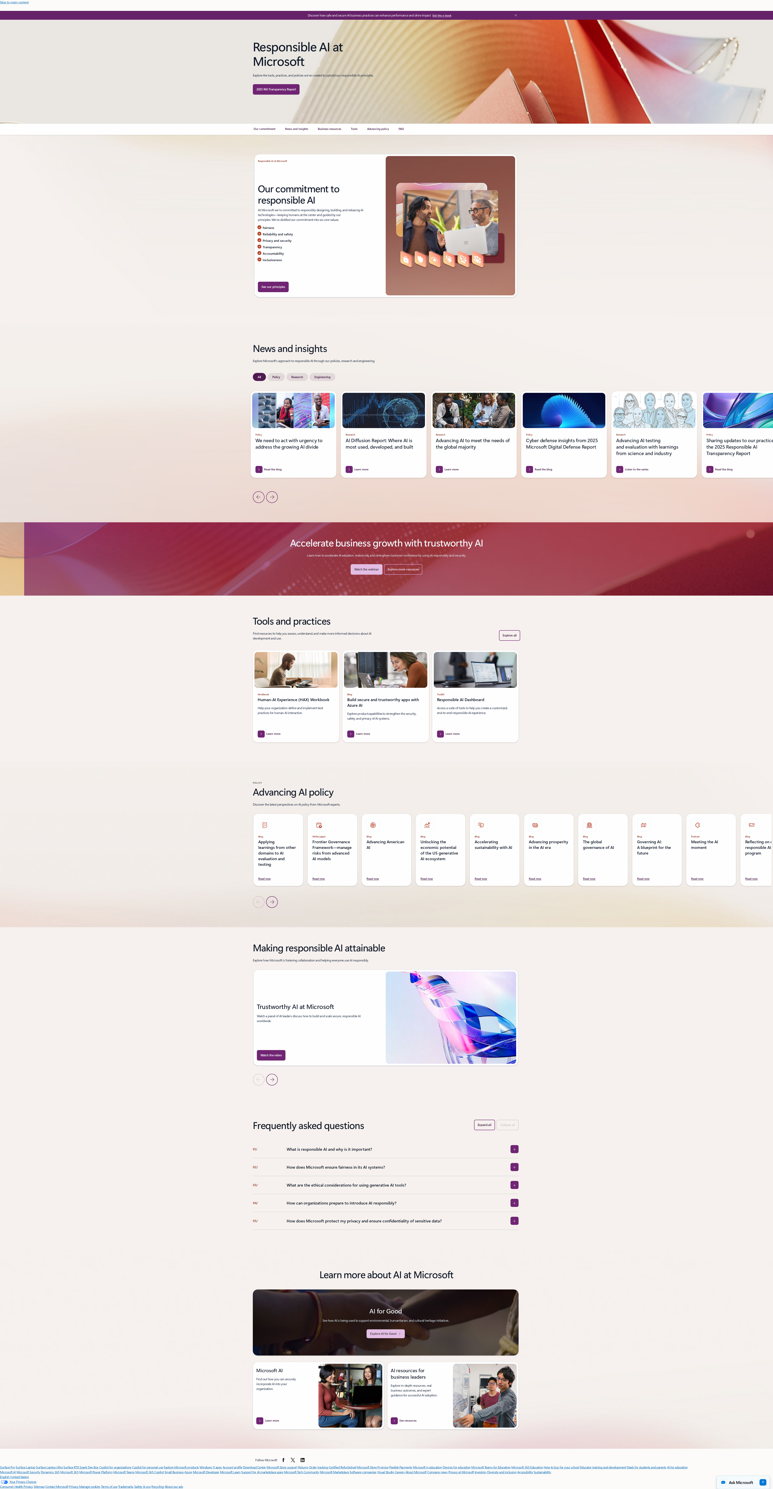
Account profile (232, 1467)
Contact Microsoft (56, 1486)
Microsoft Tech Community (301, 1472)
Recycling (157, 1486)
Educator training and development (603, 1467)
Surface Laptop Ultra (49, 1467)
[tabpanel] (386, 447)
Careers (400, 1472)
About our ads (174, 1486)
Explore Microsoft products (181, 1467)
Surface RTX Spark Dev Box (80, 1467)
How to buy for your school (562, 1467)
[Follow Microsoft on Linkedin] (302, 1460)
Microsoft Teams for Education (491, 1467)
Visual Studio (385, 1472)
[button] (743, 1482)
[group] (383, 434)
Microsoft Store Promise (372, 1467)
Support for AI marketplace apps (262, 1472)
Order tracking (318, 1467)
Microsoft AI (8, 1472)
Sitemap (39, 1486)
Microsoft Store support (282, 1467)
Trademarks (125, 1486)
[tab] (259, 377)
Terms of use (109, 1486)
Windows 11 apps (210, 1467)
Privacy (74, 1486)
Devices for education (457, 1467)
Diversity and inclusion (502, 1472)
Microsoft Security (28, 1472)
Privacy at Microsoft (461, 1472)
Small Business (174, 1472)
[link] (264, 130)
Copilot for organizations (115, 1467)
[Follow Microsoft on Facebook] (283, 1460)
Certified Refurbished (342, 1467)
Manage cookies (89, 1486)
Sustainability (542, 1472)
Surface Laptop (25, 1467)
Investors (481, 1472)
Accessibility (525, 1472)
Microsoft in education (427, 1467)
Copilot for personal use (147, 1467)
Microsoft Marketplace (334, 1472)
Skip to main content (14, 2)
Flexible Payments (400, 1467)
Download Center (254, 1467)
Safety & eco (142, 1486)
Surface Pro (7, 1467)
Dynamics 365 (50, 1472)
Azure (188, 1472)
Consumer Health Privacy (16, 1486)
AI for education (677, 1467)
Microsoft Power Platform (96, 1472)
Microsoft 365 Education (527, 1467)
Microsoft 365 (69, 1472)
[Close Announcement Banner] (514, 15)
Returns (303, 1467)
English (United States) (14, 1477)
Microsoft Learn (230, 1472)
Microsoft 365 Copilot (149, 1472)
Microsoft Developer (206, 1472)
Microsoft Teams (124, 1472)
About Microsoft (416, 1472)
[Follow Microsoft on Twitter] (293, 1460)
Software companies (363, 1472)
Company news (437, 1472)
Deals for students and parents (646, 1467)
